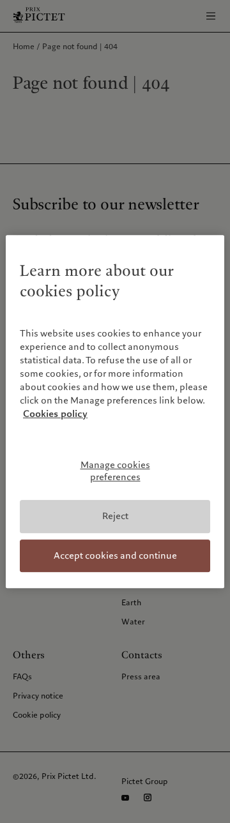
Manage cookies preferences (115, 471)
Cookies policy (55, 413)
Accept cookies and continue (115, 555)
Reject (115, 516)
